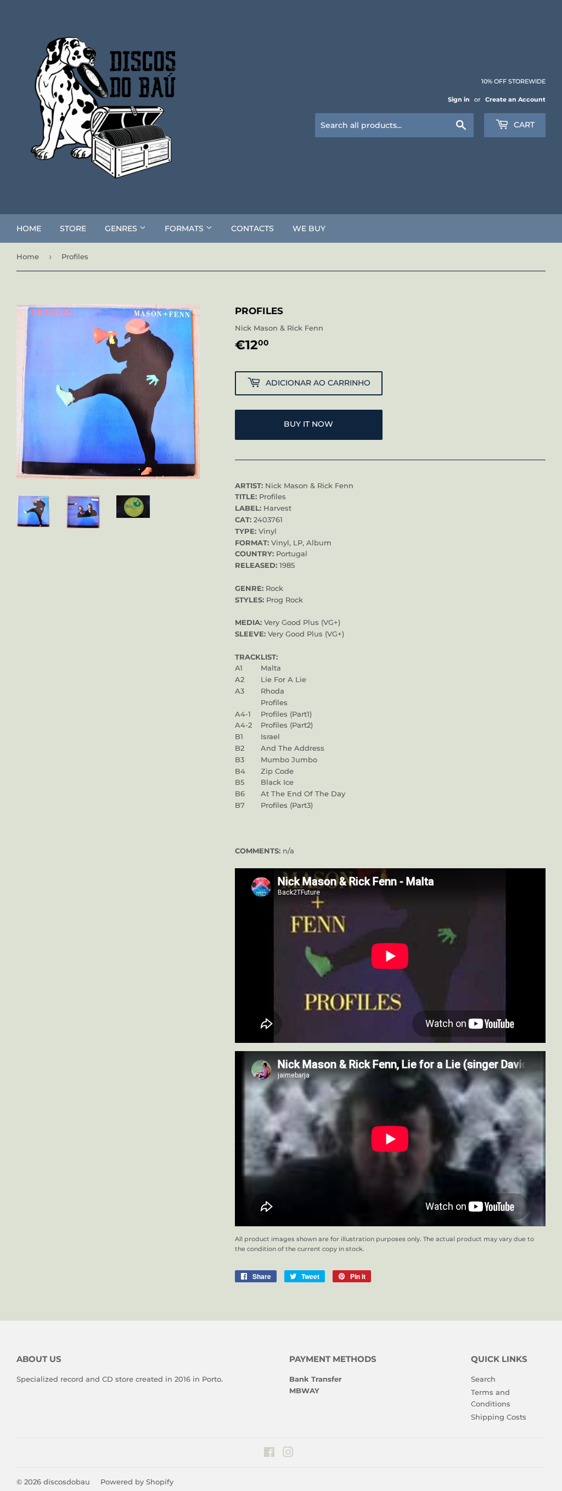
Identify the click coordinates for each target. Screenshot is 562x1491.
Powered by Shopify (136, 1481)
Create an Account (515, 99)
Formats (185, 228)
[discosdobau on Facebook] (269, 1453)
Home (28, 228)
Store (73, 228)
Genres (122, 228)
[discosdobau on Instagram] (288, 1453)
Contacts (252, 228)
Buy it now (308, 424)
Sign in (459, 99)
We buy (309, 228)
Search (483, 1379)
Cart (523, 125)
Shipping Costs (498, 1416)
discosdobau (66, 1481)
